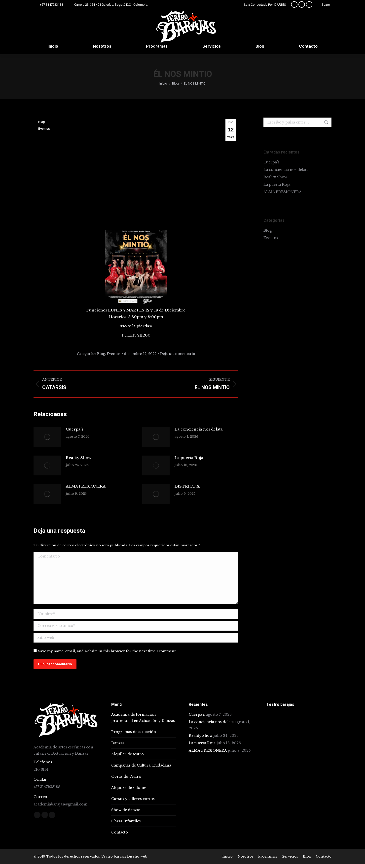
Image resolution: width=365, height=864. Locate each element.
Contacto (119, 832)
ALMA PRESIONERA (86, 486)
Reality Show (78, 457)
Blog (41, 122)
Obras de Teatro (126, 776)
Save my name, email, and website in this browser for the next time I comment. (107, 651)
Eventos (44, 128)
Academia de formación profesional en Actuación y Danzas (143, 717)
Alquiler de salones (128, 787)
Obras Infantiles (126, 821)
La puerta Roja (189, 457)
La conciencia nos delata (199, 429)
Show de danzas (126, 810)
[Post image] (47, 437)
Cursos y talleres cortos (133, 799)
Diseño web (137, 856)
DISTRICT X (187, 486)
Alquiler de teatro (127, 754)
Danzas (117, 743)
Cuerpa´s (74, 429)
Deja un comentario (177, 354)
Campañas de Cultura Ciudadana (141, 765)
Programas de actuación (133, 732)
